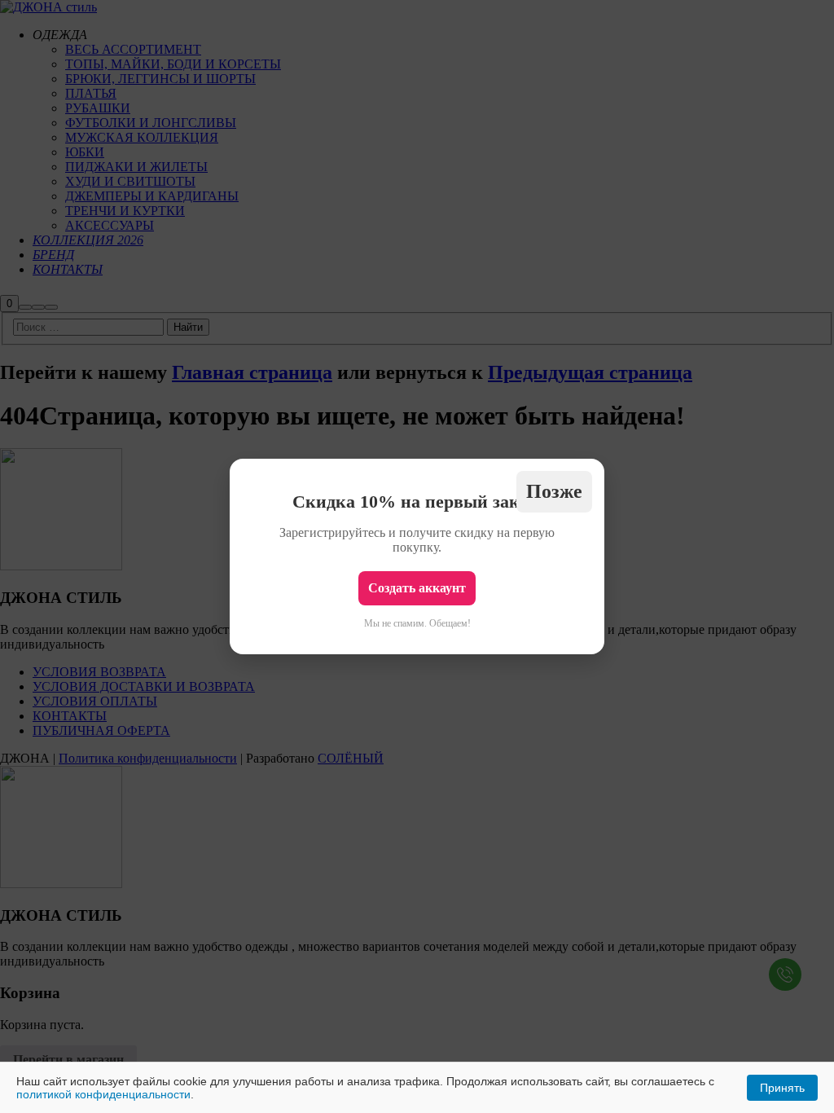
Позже (554, 491)
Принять (782, 1087)
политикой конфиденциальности (103, 1094)
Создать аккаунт (417, 588)
